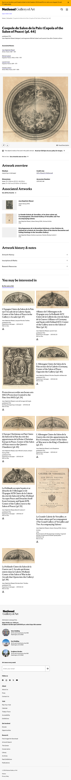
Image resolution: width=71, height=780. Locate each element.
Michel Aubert (6, 56)
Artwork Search (7, 742)
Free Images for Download (10, 738)
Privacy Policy (5, 776)
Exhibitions (5, 718)
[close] (68, 2)
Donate (4, 727)
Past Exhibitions (7, 759)
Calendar (4, 708)
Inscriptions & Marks (9, 260)
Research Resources (9, 266)
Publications (6, 763)
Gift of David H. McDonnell (45, 173)
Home (4, 18)
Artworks (9, 18)
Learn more (7, 4)
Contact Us (5, 696)
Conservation (6, 749)
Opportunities (6, 730)
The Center (5, 745)
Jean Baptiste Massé (26, 201)
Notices (4, 773)
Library (4, 752)
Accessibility (6, 715)
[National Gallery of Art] (35, 612)
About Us (5, 689)
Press (3, 693)
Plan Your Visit (6, 705)
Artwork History (8, 255)
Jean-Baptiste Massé (8, 50)
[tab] (8, 286)
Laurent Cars (6, 62)
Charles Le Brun (6, 68)
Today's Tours (6, 711)
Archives (4, 756)
